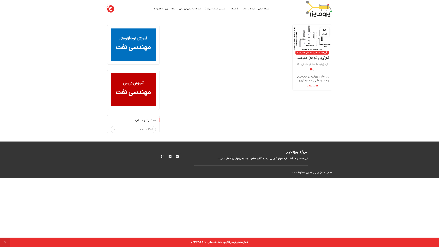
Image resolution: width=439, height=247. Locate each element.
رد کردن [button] (5, 242)
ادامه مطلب (312, 85)
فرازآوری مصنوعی (320, 52)
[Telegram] (177, 156)
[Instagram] (162, 156)
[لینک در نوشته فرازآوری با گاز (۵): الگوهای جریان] (312, 39)
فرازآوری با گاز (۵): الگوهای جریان (313, 58)
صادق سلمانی (308, 64)
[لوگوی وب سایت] (319, 9)
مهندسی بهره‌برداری (304, 52)
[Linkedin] (170, 156)
